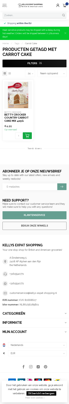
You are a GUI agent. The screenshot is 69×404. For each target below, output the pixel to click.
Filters (32, 63)
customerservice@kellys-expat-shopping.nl (33, 293)
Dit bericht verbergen (41, 393)
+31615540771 (17, 274)
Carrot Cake (31, 43)
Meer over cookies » (35, 397)
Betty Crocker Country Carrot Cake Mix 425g (16, 117)
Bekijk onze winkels (34, 225)
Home (6, 43)
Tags (16, 43)
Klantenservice (34, 215)
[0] (64, 5)
